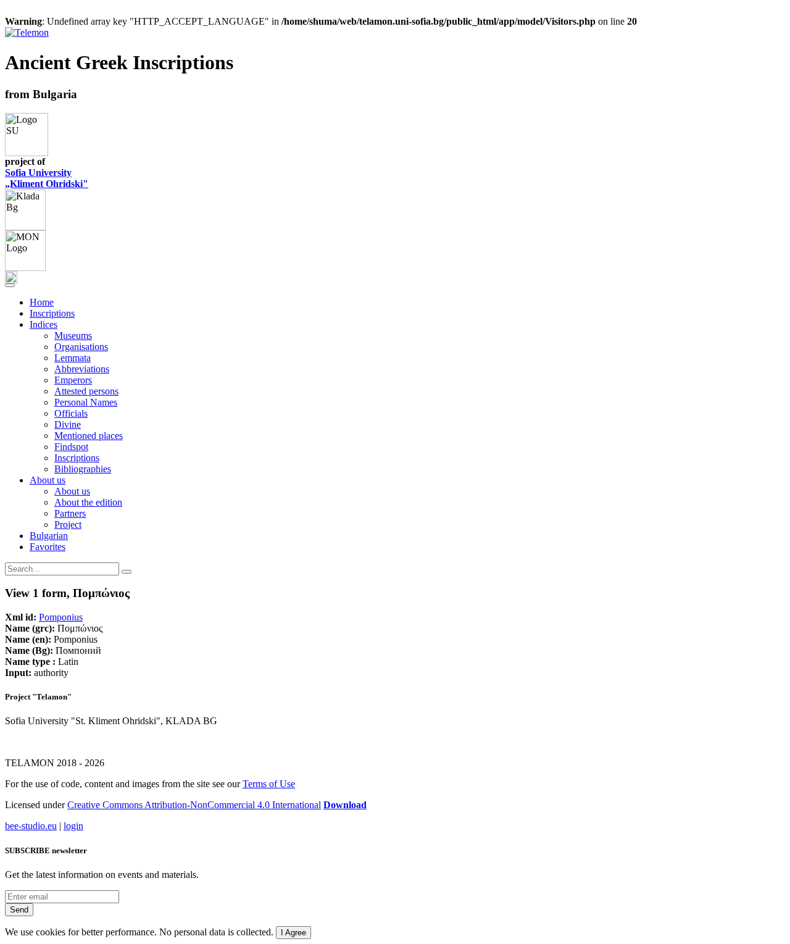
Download (345, 805)
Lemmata (72, 358)
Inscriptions (52, 313)
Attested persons (86, 391)
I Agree (293, 932)
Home (42, 302)
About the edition (88, 502)
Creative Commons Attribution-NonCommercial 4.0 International (194, 805)
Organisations (81, 346)
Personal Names (85, 402)
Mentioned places (88, 435)
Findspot (71, 446)
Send (19, 909)
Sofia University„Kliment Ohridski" (46, 178)
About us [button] (47, 480)
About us (72, 491)
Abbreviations (81, 369)
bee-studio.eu (31, 826)
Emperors (73, 380)
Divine (67, 424)
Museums (73, 335)
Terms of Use (269, 784)
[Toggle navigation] (10, 285)
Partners (70, 513)
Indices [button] (43, 324)
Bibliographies (82, 469)
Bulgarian (49, 535)
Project (67, 524)
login (73, 826)
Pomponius (61, 617)
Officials (71, 413)
